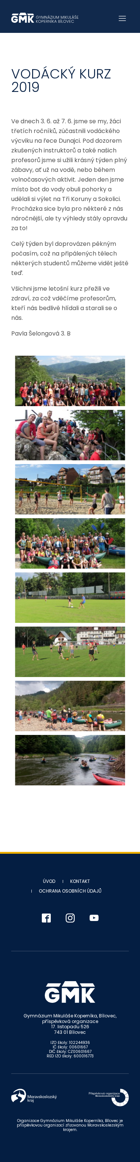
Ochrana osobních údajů (70, 891)
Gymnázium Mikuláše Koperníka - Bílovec (44, 18)
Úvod (49, 881)
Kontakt (80, 881)
